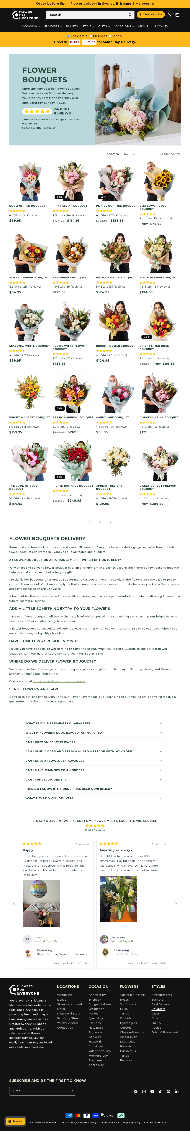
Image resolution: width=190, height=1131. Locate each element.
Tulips (124, 1013)
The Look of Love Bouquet (23, 487)
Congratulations (100, 1004)
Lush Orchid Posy (49, 954)
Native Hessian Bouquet (115, 277)
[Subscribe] (72, 1091)
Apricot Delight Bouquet (109, 487)
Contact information (155, 1122)
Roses (124, 999)
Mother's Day (98, 1055)
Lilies (124, 1009)
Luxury (156, 1023)
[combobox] (90, 15)
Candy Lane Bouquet (112, 417)
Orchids (125, 1018)
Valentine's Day (100, 1051)
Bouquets (159, 1009)
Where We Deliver (65, 997)
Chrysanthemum (132, 1032)
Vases (156, 1013)
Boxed (156, 1018)
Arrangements (162, 994)
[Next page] (110, 523)
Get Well (95, 1037)
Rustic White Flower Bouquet (70, 347)
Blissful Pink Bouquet (27, 205)
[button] (31, 26)
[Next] (176, 903)
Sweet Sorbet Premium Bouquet (158, 487)
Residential (79, 36)
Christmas (96, 1046)
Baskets (157, 999)
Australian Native (132, 994)
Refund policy (69, 1122)
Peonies (126, 1060)
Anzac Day (96, 1065)
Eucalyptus (128, 1051)
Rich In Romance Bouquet (73, 485)
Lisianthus (127, 1041)
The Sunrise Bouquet (69, 277)
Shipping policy (132, 1122)
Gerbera (126, 1027)
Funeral (94, 1013)
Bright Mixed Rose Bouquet (154, 347)
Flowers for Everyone (44, 1122)
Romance (95, 1032)
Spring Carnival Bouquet (73, 417)
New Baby (96, 1027)
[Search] (130, 15)
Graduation (96, 1009)
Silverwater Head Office (69, 1007)
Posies (156, 1027)
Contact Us (65, 1027)
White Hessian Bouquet (158, 277)
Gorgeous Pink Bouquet (159, 417)
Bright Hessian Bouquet (115, 345)
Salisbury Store (68, 1018)
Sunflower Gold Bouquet (153, 207)
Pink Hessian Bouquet (70, 205)
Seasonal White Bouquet (29, 345)
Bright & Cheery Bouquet (29, 417)
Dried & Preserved (165, 1032)
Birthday (95, 999)
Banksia (126, 1046)
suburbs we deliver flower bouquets (59, 681)
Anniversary (97, 994)
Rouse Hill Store (69, 1013)
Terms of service (109, 1122)
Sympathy (96, 1018)
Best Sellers (160, 1004)
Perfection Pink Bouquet (116, 205)
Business (100, 36)
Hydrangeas (128, 1023)
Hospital (95, 1041)
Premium (95, 1060)
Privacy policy (88, 1122)
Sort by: (113, 154)
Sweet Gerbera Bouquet (29, 277)
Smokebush (128, 1037)
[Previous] (13, 903)
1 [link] (80, 522)
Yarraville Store (68, 1023)
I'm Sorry (95, 1023)
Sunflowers (128, 1004)
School (117, 36)
